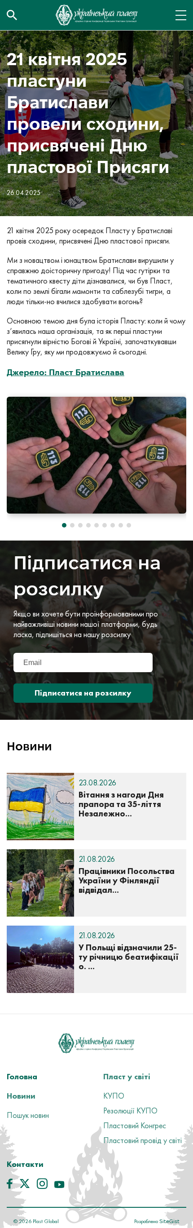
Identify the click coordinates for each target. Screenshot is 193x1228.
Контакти (25, 1164)
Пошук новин (28, 1115)
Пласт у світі (126, 1076)
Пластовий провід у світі (142, 1140)
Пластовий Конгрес (134, 1125)
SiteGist (169, 1221)
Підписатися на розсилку (83, 692)
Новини (21, 1096)
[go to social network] (10, 1186)
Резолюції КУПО (130, 1110)
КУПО (113, 1096)
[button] (64, 525)
